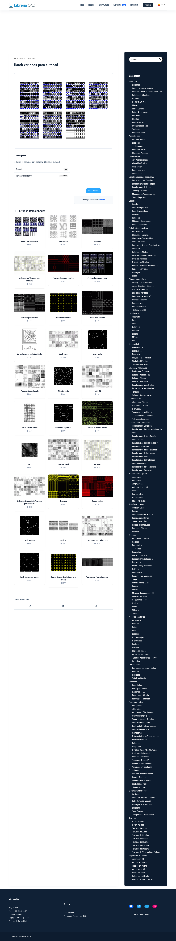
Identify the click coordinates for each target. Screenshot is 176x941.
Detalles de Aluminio (140, 95)
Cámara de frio (138, 170)
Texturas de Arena (139, 832)
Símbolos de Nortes (140, 784)
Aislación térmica (139, 163)
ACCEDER (148, 5)
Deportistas (137, 685)
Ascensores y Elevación (142, 426)
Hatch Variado (138, 825)
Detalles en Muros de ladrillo (144, 255)
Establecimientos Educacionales (145, 736)
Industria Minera (139, 378)
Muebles (132, 535)
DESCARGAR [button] (93, 190)
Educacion (136, 552)
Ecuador (135, 330)
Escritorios (136, 562)
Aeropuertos (137, 705)
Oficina (135, 603)
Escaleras (136, 143)
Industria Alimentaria (141, 375)
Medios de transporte (138, 473)
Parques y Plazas (139, 528)
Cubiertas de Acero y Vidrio (143, 797)
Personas (133, 681)
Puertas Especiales (140, 126)
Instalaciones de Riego (141, 187)
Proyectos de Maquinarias (143, 388)
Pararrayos (136, 354)
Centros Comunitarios (141, 722)
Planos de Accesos (140, 153)
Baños (134, 627)
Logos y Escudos (139, 777)
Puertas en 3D (138, 122)
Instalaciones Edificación (139, 422)
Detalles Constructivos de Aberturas (147, 91)
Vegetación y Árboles (138, 855)
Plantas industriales (140, 756)
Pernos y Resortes (139, 300)
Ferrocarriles (137, 494)
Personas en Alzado (140, 695)
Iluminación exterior (140, 518)
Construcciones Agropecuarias (141, 177)
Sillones (135, 610)
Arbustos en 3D (138, 869)
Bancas (135, 511)
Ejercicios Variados (140, 293)
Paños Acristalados (140, 112)
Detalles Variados (139, 259)
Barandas (139, 146)
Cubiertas (136, 248)
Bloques (91, 5)
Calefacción (137, 167)
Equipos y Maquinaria (138, 368)
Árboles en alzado (139, 862)
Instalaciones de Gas (140, 456)
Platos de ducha (139, 651)
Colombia (136, 327)
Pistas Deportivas (139, 224)
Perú (134, 340)
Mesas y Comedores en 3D (143, 593)
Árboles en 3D (138, 859)
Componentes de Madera (142, 88)
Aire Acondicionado (140, 160)
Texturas (132, 818)
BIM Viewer (134, 5)
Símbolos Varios (139, 787)
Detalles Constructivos (138, 228)
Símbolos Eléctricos (140, 361)
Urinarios (136, 661)
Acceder (102, 199)
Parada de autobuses (141, 525)
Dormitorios (137, 545)
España (135, 334)
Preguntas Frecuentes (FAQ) (75, 916)
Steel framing (137, 811)
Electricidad (134, 344)
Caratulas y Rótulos (140, 289)
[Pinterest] (96, 606)
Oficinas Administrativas (142, 753)
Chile (134, 323)
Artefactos (136, 620)
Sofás (134, 613)
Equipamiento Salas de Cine (144, 559)
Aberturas (133, 81)
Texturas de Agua (139, 828)
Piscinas (135, 531)
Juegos (135, 579)
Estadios (135, 214)
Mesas (135, 589)
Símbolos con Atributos (141, 780)
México (135, 337)
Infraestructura (135, 398)
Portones (136, 115)
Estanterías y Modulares (142, 565)
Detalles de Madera (140, 252)
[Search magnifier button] (160, 59)
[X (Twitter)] (63, 606)
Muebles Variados (139, 596)
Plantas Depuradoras (144, 415)
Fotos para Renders (140, 688)
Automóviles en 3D (140, 487)
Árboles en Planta (139, 866)
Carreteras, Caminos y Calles (144, 668)
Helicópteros (137, 497)
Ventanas (136, 129)
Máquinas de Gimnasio (141, 221)
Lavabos (135, 647)
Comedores (137, 733)
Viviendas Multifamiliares (142, 763)
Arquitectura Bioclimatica (142, 712)
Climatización (134, 156)
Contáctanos (69, 912)
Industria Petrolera (140, 381)
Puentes (135, 671)
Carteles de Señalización (142, 773)
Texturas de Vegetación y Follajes (146, 852)
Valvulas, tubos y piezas (142, 395)
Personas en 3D (138, 692)
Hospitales (136, 746)
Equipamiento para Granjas (143, 184)
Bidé (134, 630)
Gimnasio (136, 218)
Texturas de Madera (140, 849)
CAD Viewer (119, 5)
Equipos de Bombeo (140, 371)
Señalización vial (139, 678)
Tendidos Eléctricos (140, 364)
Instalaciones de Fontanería (143, 453)
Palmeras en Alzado (140, 876)
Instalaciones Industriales (143, 385)
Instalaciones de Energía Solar (144, 450)
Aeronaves (136, 477)
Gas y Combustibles (140, 405)
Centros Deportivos (140, 207)
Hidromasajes (138, 637)
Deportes (132, 201)
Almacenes (136, 709)
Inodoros (135, 644)
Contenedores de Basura (142, 514)
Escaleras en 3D (138, 149)
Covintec (135, 794)
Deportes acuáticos (140, 211)
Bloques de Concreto (140, 235)
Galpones (136, 743)
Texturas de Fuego (140, 838)
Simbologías (134, 770)
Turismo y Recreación (141, 760)
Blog (82, 5)
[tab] (21, 155)
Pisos (134, 276)
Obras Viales (134, 664)
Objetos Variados (139, 600)
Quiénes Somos (15, 914)
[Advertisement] (88, 30)
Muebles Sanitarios (137, 617)
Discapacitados (138, 139)
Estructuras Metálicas (141, 262)
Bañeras (135, 623)
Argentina (136, 317)
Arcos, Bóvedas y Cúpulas (142, 286)
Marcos (135, 105)
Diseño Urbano (135, 313)
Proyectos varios (136, 702)
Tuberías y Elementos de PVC (144, 658)
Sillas (134, 606)
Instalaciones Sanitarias (142, 470)
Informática (137, 572)
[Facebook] (30, 606)
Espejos (135, 634)
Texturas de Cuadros (140, 835)
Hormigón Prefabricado (142, 804)
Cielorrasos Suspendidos (142, 238)
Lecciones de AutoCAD (141, 296)
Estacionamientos (139, 739)
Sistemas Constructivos (138, 791)
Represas (136, 675)
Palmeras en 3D (138, 872)
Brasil (134, 320)
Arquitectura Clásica (140, 538)
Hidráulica (136, 409)
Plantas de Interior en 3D (142, 879)
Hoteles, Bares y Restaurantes (144, 750)
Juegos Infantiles (139, 521)
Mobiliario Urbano (136, 504)
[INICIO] (15, 58)
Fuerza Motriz (138, 347)
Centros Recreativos (140, 729)
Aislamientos (137, 231)
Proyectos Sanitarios (140, 654)
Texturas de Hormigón (141, 842)
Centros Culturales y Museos (144, 726)
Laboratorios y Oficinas (141, 583)
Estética (135, 569)
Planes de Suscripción (18, 911)
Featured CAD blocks (143, 914)
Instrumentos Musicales (142, 576)
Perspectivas (137, 303)
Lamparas (136, 586)
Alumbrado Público (140, 402)
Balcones (136, 85)
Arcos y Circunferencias (142, 282)
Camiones (136, 490)
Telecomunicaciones (140, 419)
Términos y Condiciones (18, 918)
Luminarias (136, 351)
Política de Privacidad (18, 921)
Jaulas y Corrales (139, 190)
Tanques (135, 392)
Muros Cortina (138, 109)
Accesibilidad (134, 136)
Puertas (135, 119)
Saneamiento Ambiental (142, 412)
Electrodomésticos (140, 555)
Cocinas (135, 542)
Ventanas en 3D (138, 132)
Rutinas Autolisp (139, 306)
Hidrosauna (137, 641)
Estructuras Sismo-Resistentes (144, 265)
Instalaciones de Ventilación (144, 467)
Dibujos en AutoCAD (137, 279)
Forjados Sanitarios (140, 269)
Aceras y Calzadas (139, 508)
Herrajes (135, 98)
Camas (138, 549)
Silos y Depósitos (139, 197)
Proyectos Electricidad (141, 358)
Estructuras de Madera (141, 801)
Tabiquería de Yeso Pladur (143, 814)
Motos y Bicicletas (139, 501)
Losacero (136, 808)
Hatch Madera (138, 821)
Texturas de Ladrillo (140, 845)
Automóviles (137, 484)
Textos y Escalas (139, 310)
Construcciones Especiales (143, 180)
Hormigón (136, 272)
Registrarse (13, 907)
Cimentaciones (138, 241)
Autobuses (136, 480)
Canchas (135, 204)
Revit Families (104, 5)
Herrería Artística (139, 102)
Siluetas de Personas (141, 699)
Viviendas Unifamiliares (142, 767)
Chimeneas (136, 173)
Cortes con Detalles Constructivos (146, 245)
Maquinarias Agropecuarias (143, 194)
